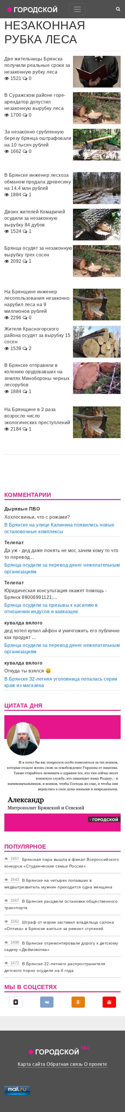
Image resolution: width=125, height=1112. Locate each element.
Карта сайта (31, 1064)
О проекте (95, 1064)
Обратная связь (65, 1064)
